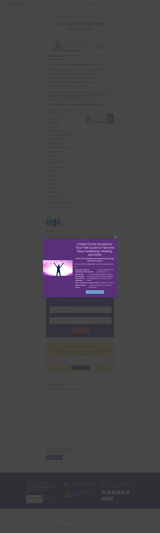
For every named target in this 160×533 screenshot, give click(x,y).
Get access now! (94, 292)
